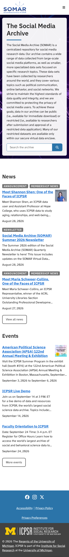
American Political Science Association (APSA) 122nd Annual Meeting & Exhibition (25, 351)
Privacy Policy (44, 508)
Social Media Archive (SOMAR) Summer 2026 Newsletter (27, 237)
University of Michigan (37, 550)
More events (14, 462)
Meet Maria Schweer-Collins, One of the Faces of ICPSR (25, 281)
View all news (14, 319)
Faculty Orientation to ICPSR (25, 426)
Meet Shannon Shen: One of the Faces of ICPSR (27, 193)
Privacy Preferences (34, 518)
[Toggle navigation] (64, 7)
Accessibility (24, 508)
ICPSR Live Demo (16, 391)
